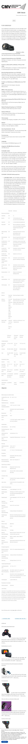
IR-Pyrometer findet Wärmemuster (8, 626)
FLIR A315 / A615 (6, 618)
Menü (14, 20)
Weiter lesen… (19, 660)
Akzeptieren (5, 741)
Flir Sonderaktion (5, 680)
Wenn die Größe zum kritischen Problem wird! (10, 698)
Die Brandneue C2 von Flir (6, 645)
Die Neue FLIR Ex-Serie (6, 718)
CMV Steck (21, 13)
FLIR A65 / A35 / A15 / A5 (20, 618)
